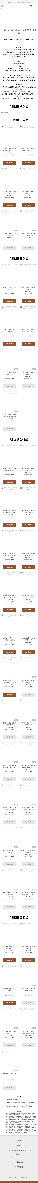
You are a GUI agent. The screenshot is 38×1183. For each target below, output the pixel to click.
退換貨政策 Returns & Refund (19, 1157)
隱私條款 (11, 1177)
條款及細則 (16, 1177)
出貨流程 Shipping (19, 1154)
